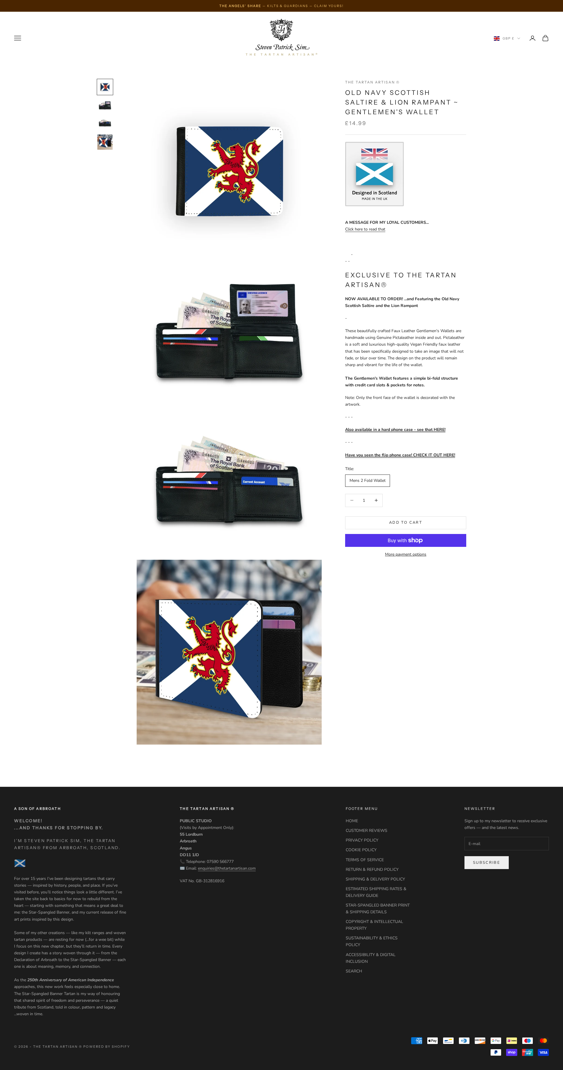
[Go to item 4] (105, 142)
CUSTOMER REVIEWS (366, 830)
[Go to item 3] (105, 123)
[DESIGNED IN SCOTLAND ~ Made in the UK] (374, 174)
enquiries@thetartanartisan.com (227, 868)
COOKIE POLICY (361, 850)
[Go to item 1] (105, 87)
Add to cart (405, 522)
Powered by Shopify (106, 1047)
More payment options (405, 554)
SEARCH (354, 971)
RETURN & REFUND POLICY (372, 869)
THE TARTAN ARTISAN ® (372, 82)
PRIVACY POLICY (362, 840)
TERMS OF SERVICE (365, 860)
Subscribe (486, 862)
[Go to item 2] (105, 106)
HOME (352, 821)
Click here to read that (365, 229)
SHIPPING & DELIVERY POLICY (375, 879)
